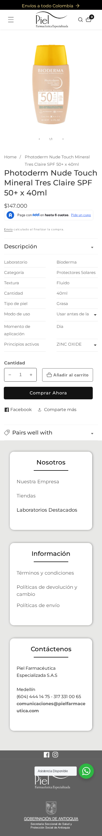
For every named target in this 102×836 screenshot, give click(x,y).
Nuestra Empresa (38, 481)
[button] (51, 432)
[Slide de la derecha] (63, 139)
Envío (8, 229)
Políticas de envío (38, 605)
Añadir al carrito (71, 375)
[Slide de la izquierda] (39, 139)
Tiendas (26, 496)
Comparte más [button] (60, 409)
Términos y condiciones (45, 573)
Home (10, 156)
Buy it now (48, 393)
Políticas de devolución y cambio (47, 590)
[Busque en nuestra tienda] (81, 19)
